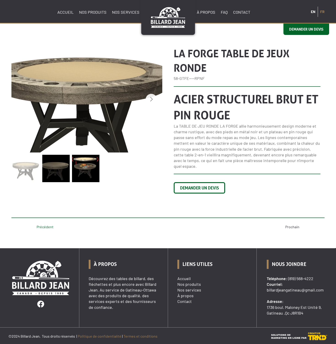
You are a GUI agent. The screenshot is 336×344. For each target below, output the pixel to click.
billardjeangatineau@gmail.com (295, 289)
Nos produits (189, 284)
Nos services (189, 289)
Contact (184, 301)
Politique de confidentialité (99, 336)
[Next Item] (151, 99)
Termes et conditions (140, 336)
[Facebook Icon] (40, 304)
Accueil (184, 278)
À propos (185, 295)
